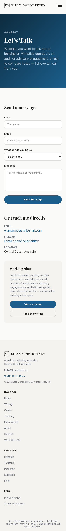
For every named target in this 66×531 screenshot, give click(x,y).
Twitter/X (9, 462)
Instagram (9, 468)
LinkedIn (9, 456)
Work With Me (12, 439)
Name (7, 117)
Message (10, 165)
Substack (9, 474)
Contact (8, 434)
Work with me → (15, 376)
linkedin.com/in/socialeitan (21, 241)
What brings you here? (18, 149)
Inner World (11, 422)
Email (7, 133)
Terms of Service (14, 503)
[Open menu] (60, 5)
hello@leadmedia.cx (16, 369)
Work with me (33, 304)
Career (8, 410)
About (7, 428)
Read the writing (33, 313)
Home (7, 398)
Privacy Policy (12, 497)
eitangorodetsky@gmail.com (23, 230)
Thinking (9, 416)
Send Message (33, 199)
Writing (8, 404)
